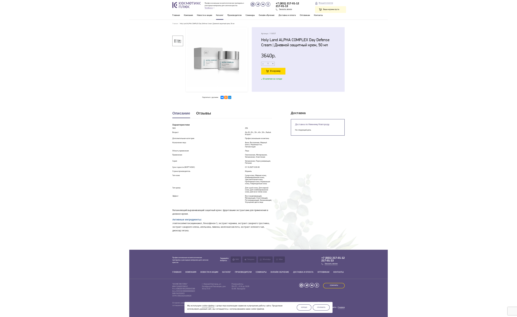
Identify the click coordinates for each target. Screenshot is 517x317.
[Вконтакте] (263, 4)
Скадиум (341, 307)
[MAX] (252, 4)
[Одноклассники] (268, 4)
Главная (176, 15)
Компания (188, 15)
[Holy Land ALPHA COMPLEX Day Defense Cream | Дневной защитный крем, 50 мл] (217, 59)
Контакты (318, 15)
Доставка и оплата (287, 15)
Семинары (250, 15)
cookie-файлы (208, 306)
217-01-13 (282, 6)
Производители (234, 15)
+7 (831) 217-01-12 (287, 3)
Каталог (219, 15)
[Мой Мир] (229, 97)
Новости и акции (204, 15)
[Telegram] (258, 4)
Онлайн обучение (267, 15)
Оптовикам (305, 15)
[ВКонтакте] (222, 97)
